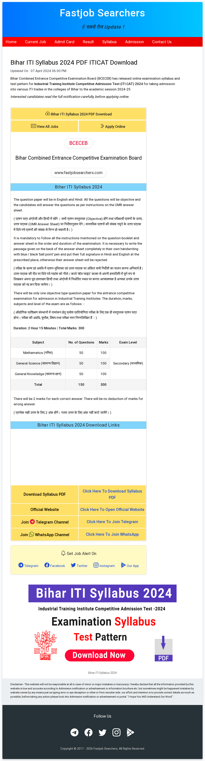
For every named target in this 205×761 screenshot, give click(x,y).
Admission (134, 41)
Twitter (81, 566)
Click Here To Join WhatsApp (112, 534)
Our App (132, 566)
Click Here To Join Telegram (112, 521)
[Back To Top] (198, 755)
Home (11, 41)
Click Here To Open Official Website (112, 509)
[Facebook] (88, 732)
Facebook (57, 566)
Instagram (106, 566)
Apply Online (115, 126)
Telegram (30, 566)
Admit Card (64, 41)
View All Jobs (47, 126)
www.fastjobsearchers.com (78, 172)
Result (88, 41)
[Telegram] (74, 732)
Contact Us (162, 41)
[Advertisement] (78, 457)
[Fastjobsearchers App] (131, 732)
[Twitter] (102, 732)
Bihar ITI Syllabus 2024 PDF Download (81, 114)
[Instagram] (117, 732)
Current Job (35, 41)
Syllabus (109, 41)
